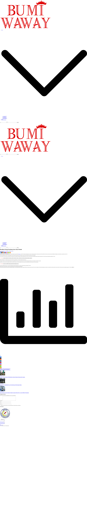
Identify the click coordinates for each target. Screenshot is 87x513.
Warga (9, 368)
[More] (10, 252)
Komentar (1, 400)
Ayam (2, 368)
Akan (1, 368)
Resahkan (8, 368)
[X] (1, 252)
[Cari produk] (0, 121)
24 (0, 423)
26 (1, 423)
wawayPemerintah (5, 116)
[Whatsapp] (9, 252)
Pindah (6, 368)
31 (0, 424)
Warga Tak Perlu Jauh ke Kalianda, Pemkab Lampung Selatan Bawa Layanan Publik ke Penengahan (14, 392)
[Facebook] (0, 252)
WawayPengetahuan (5, 244)
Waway (2, 156)
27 (2, 423)
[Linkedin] (4, 252)
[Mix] (7, 252)
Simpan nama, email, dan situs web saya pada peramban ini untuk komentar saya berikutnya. (11, 405)
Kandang (4, 368)
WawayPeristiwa (4, 118)
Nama (1, 401)
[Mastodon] (6, 252)
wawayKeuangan (4, 117)
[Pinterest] (5, 252)
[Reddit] (3, 252)
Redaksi (2, 119)
